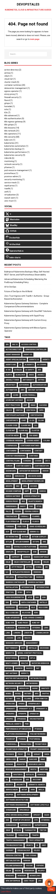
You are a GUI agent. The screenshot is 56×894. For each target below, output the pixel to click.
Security (21, 785)
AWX (7, 395)
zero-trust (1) (10, 201)
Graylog (9, 552)
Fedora (18, 511)
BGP (25, 405)
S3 (7, 780)
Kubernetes (23, 628)
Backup (30, 400)
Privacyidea (25, 744)
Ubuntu (29, 845)
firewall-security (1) (12, 97)
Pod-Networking (38, 734)
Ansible (41, 375)
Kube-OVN (10, 623)
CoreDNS (27, 461)
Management (32, 643)
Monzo (23, 658)
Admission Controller (35, 349)
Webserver (29, 871)
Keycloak (23, 607)
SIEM (33, 790)
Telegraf (10, 835)
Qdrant (37, 754)
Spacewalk (24, 810)
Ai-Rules (18, 370)
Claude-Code (11, 425)
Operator (34, 714)
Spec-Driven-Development (18, 815)
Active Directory (14, 349)
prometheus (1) (11, 173)
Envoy (23, 506)
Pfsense (38, 729)
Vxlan (8, 871)
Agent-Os (28, 355)
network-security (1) (13, 164)
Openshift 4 (41, 709)
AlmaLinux (20, 375)
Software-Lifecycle (39, 805)
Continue (33, 456)
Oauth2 (45, 694)
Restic (33, 769)
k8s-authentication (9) (14, 118)
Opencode (10, 704)
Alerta (9, 375)
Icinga (38, 567)
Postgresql (35, 739)
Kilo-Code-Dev (12, 613)
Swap (8, 830)
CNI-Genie (33, 435)
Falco (8, 511)
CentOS (19, 410)
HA (7, 557)
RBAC (43, 759)
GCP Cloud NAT (19, 532)
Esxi (31, 506)
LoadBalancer (42, 633)
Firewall (25, 516)
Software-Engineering (16, 805)
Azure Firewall (29, 395)
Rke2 (8, 774)
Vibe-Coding (30, 855)
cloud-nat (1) (10, 79)
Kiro (36, 613)
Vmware (26, 860)
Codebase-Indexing (14, 440)
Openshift (10, 709)
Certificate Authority (16, 415)
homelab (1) (9, 106)
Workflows (35, 876)
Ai (20, 365)
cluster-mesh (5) (11, 82)
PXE (28, 754)
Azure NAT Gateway (14, 400)
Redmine (9, 764)
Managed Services (14, 643)
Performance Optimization (18, 729)
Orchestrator (36, 719)
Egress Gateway (13, 496)
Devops (9, 486)
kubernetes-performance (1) (16, 152)
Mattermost (12, 648)
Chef (23, 420)
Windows (10, 876)
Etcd (39, 506)
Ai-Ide (8, 370)
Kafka (15, 602)
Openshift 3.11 (25, 709)
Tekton (42, 830)
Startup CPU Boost (22, 820)
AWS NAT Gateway (36, 390)
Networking (32, 683)
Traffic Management (15, 840)
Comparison (11, 446)
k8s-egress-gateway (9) (14, 122)
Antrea (41, 380)
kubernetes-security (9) (14, 155)
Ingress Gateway (36, 582)
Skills (41, 790)
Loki (19, 638)
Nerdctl (25, 673)
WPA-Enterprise (13, 881)
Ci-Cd (31, 420)
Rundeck (41, 774)
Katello (43, 602)
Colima (46, 440)
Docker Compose (13, 491)
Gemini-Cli (34, 532)
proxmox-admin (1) (12, 176)
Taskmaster (30, 830)
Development (12, 481)
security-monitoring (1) (14, 179)
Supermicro (25, 825)
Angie (31, 375)
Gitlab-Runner (22, 542)
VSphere (40, 866)
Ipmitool (10, 592)
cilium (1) (8, 76)
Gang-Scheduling (37, 526)
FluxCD (35, 521)
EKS (23, 501)
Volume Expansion (14, 866)
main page (34, 39)
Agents (46, 360)
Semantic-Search (37, 785)
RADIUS (22, 759)
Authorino (24, 385)
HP (7, 567)
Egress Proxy (12, 501)
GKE (44, 542)
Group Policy (23, 552)
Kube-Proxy (23, 623)
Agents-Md (11, 365)
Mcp (23, 648)
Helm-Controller (22, 562)
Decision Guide (34, 476)
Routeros (17, 774)
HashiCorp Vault (41, 557)
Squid (46, 815)
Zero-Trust (29, 881)
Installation (12, 587)
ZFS (39, 881)
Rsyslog (30, 774)
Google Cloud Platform (25, 547)
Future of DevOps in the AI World (18, 291)
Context (39, 451)
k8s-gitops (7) (10, 125)
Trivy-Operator (36, 840)
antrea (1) (8, 73)
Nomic (8, 694)
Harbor (26, 557)
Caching (43, 405)
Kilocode (26, 613)
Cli (35, 425)
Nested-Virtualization (16, 678)
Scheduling (16, 780)
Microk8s (44, 648)
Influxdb (10, 577)
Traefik (35, 835)
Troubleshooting (14, 845)
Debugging (19, 476)
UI (37, 845)
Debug (8, 476)
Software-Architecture (17, 800)
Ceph (41, 410)
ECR (34, 491)
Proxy (20, 754)
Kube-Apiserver (13, 618)
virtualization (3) (11, 195)
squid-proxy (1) (10, 185)
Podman (22, 739)
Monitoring (11, 658)
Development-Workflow (33, 481)
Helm (8, 562)
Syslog (17, 830)
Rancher (33, 759)
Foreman (10, 526)
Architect (10, 385)
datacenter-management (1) (17, 88)
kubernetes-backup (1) (14, 149)
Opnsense (21, 719)
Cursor (9, 466)
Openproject (34, 704)
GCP (7, 532)
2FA (7, 344)
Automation (11, 390)
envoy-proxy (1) (11, 94)
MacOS (27, 638)
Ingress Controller (15, 582)
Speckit (37, 815)
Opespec (9, 719)
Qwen (46, 754)
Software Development (28, 795)
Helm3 (46, 562)
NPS (36, 694)
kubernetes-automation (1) (16, 146)
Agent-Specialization (16, 360)
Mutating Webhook (40, 663)
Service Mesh (12, 790)
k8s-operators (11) (12, 134)
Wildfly (41, 871)
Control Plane (13, 461)
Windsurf (22, 876)
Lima (8, 633)
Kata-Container (28, 602)
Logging (9, 638)
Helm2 (37, 562)
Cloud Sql (23, 430)
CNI (23, 435)
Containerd (11, 451)
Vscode (29, 866)
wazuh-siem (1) (11, 198)
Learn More (6, 891)
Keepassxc (10, 607)
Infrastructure (24, 577)
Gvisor (43, 552)
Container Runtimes (30, 446)
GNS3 (8, 547)
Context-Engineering (15, 456)
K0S (37, 597)
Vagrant (10, 850)
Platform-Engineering (16, 734)
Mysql (9, 668)
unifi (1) (7, 192)
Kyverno (36, 628)
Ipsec (20, 592)
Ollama (27, 699)
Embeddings (11, 506)
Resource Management (16, 769)
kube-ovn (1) (9, 140)
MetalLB (32, 648)
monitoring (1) (10, 161)
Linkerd (16, 633)
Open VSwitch (41, 699)
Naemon (18, 668)
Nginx (35, 688)
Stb (36, 820)
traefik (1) (8, 188)
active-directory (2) (12, 70)
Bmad (33, 405)
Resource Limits (36, 764)
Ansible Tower (12, 380)
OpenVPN (22, 714)
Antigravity (28, 380)
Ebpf (27, 491)
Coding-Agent (33, 440)
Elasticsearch (35, 501)
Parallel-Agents (13, 724)
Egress (42, 491)
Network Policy (37, 678)
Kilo (33, 607)
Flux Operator (12, 521)
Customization (42, 466)
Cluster (35, 430)
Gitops (36, 542)
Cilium (41, 420)
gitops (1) (8, 103)
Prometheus (40, 744)
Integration (27, 587)
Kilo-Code (43, 607)
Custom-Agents (23, 466)
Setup (24, 790)
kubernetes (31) (11, 143)
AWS (22, 390)
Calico (9, 410)
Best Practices (13, 405)
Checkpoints (12, 420)
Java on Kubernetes (15, 597)
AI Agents (29, 365)
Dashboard (11, 471)
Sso (7, 820)
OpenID (21, 704)
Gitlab (9, 542)
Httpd (29, 567)
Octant (9, 699)
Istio (28, 592)
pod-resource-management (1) (18, 170)
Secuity (9, 785)
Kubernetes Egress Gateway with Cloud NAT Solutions (28, 311)
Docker (33, 486)
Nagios (29, 668)
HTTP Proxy (17, 567)
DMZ (18, 486)
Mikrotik (10, 653)
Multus (24, 663)
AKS (39, 370)
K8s (7, 602)
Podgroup (10, 739)
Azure (15, 395)
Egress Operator (32, 496)
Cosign (38, 461)
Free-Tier (21, 526)
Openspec (10, 714)
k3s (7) (7, 112)
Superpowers (41, 825)
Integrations (43, 587)
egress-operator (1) (13, 91)
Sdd (27, 780)
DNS (25, 486)
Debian (46, 471)
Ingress (39, 577)
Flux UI (26, 521)
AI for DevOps (10, 287)
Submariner (11, 825)
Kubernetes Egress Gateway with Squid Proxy (24, 316)
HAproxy (16, 557)
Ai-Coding (41, 365)
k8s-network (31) (11, 131)
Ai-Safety (29, 370)
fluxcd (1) (8, 100)
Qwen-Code (11, 759)
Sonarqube (11, 810)
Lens (46, 628)
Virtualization (13, 860)
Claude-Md (26, 425)
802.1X (15, 344)
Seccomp (37, 780)
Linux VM (28, 633)
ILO (7, 572)
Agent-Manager (13, 355)
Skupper (9, 795)
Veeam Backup (23, 850)
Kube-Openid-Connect (33, 618)
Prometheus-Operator (16, 749)
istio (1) (7, 109)
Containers (25, 451)
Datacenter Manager (29, 471)
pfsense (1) (9, 167)
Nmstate (45, 688)
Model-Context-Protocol (30, 653)
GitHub (25, 537)
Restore (44, 769)
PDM (27, 724)
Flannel (36, 516)
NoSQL (18, 694)
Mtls (32, 658)
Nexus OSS (24, 688)
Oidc (18, 699)
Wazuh (18, 871)
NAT (38, 668)
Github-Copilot (39, 537)
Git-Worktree (12, 537)
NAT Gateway (11, 673)
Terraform (23, 835)
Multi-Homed (12, 663)
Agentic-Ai (34, 360)
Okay (51, 889)
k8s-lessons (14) (11, 128)
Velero (37, 850)
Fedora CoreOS (31, 511)
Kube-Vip (36, 623)
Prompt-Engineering (39, 749)
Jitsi (30, 597)
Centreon (30, 410)
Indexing (37, 572)
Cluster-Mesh (12, 435)
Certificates (36, 415)
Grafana (43, 547)
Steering (45, 820)
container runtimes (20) (14, 85)
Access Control (29, 344)
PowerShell (11, 744)
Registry (21, 764)
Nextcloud (11, 688)
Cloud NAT (10, 430)
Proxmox (10, 754)
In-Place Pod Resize (21, 572)
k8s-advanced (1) (12, 115)
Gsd (34, 552)
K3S (44, 597)
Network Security (14, 683)
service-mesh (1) (11, 182)
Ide (46, 567)
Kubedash (10, 628)
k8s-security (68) (11, 137)
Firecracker (11, 516)
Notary (27, 694)
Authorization (39, 385)
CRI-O (47, 461)
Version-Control (14, 855)
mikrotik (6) (9, 158)
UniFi (44, 845)
